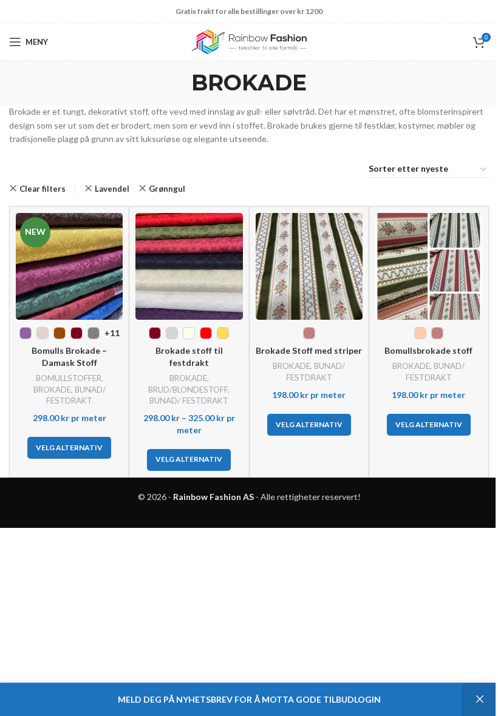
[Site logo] (249, 41)
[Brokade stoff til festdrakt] (188, 266)
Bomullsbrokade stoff (428, 350)
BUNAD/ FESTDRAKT (188, 400)
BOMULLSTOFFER (68, 378)
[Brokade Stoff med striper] (309, 266)
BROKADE (52, 389)
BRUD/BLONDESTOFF (188, 389)
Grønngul (167, 189)
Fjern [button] (480, 699)
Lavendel (112, 189)
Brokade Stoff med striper (309, 350)
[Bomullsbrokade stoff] (428, 266)
